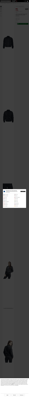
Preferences (21, 395)
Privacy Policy (16, 385)
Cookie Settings (2, 385)
